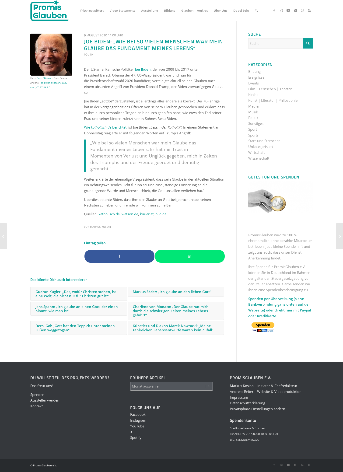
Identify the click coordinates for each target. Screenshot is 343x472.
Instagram (138, 420)
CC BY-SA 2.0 (43, 87)
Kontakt (36, 406)
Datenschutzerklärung (247, 403)
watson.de (130, 214)
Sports (253, 135)
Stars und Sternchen (264, 140)
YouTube (137, 426)
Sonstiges (255, 123)
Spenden (37, 394)
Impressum (239, 397)
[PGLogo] (49, 10)
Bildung (254, 71)
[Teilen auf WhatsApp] (190, 256)
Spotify (135, 437)
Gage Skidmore (45, 78)
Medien (254, 106)
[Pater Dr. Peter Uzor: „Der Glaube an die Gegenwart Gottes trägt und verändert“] (3, 236)
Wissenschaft (258, 158)
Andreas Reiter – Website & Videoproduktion (265, 391)
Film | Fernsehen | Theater (270, 89)
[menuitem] (92, 10)
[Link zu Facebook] (274, 10)
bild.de (160, 214)
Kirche (253, 94)
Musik (253, 112)
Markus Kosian (100, 226)
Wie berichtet (105, 127)
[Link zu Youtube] (288, 10)
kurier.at (147, 214)
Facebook (138, 414)
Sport (252, 129)
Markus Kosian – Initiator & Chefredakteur (263, 385)
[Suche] (256, 10)
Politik (88, 54)
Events (253, 83)
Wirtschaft (256, 152)
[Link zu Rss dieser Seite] (309, 10)
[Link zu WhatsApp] (302, 10)
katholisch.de (109, 214)
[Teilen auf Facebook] (119, 256)
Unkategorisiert (260, 146)
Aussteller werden (44, 400)
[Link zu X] (295, 10)
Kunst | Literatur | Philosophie (273, 100)
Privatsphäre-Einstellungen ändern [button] (257, 408)
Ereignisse (256, 77)
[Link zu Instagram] (281, 10)
